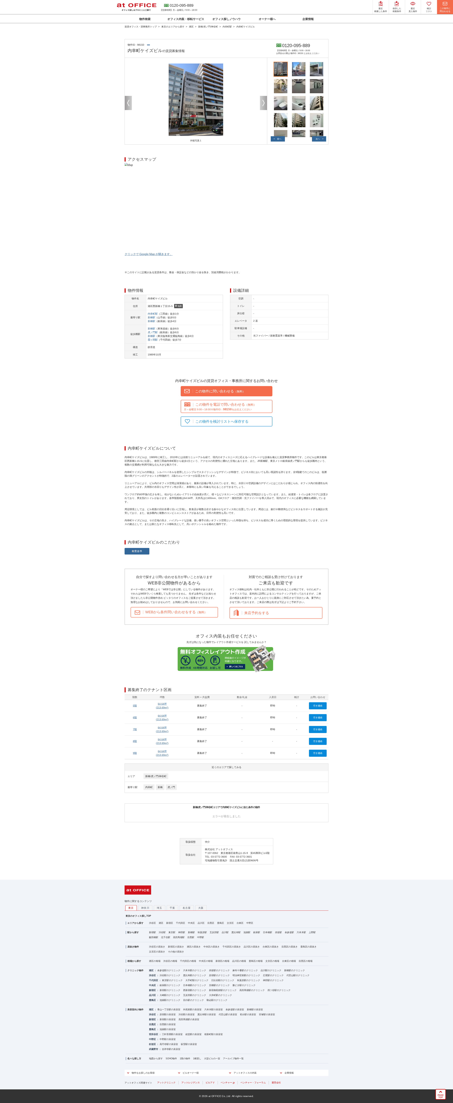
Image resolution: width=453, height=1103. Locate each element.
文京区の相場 (272, 961)
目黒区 (210, 923)
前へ (279, 139)
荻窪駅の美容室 (189, 1044)
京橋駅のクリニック (219, 985)
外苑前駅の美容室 (192, 1009)
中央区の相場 (206, 961)
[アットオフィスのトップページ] (136, 7)
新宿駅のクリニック (170, 990)
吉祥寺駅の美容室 (171, 1049)
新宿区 (169, 923)
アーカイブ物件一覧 (233, 1058)
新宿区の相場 (222, 961)
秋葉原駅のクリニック (248, 980)
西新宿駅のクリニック (194, 990)
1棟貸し (197, 1058)
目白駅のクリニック (193, 1000)
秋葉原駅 (202, 932)
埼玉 (159, 907)
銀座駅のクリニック (170, 985)
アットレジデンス (190, 1082)
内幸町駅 (153, 313)
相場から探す (134, 961)
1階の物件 (185, 1058)
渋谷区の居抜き (157, 946)
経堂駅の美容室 (193, 1034)
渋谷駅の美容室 (187, 1014)
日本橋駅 (267, 932)
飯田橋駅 (153, 937)
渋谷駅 (162, 932)
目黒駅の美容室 (168, 1024)
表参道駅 (289, 932)
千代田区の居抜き (231, 946)
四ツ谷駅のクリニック (279, 990)
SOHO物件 (171, 1058)
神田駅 (181, 932)
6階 (135, 717)
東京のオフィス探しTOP (138, 916)
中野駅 (200, 937)
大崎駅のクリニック (170, 995)
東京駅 (171, 932)
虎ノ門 (171, 787)
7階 (135, 729)
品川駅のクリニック (271, 970)
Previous (128, 103)
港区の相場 (154, 961)
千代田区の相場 (188, 961)
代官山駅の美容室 (228, 1014)
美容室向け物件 (135, 1009)
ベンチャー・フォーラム (253, 1082)
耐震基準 (137, 551)
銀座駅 (256, 932)
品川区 (201, 923)
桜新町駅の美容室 (213, 1034)
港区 (161, 923)
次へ (318, 139)
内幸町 (149, 787)
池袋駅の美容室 (168, 1029)
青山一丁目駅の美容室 (168, 1009)
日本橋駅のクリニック (194, 985)
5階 (135, 705)
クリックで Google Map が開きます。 (149, 254)
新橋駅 (151, 317)
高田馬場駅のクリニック (252, 990)
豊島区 (220, 923)
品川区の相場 (239, 961)
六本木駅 (301, 932)
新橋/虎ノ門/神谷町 (156, 776)
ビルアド (210, 1082)
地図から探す (156, 1058)
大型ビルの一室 (212, 1058)
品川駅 (225, 932)
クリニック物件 (135, 970)
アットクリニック (166, 1082)
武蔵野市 (153, 1049)
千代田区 (180, 923)
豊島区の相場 (256, 961)
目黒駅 (190, 937)
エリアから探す (135, 923)
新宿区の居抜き (176, 946)
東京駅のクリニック (172, 980)
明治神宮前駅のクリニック (246, 975)
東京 (131, 907)
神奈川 (145, 907)
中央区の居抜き (211, 946)
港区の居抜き (194, 946)
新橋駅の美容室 (255, 1009)
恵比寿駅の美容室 (206, 1014)
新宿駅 (152, 932)
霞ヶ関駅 (153, 339)
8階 (135, 741)
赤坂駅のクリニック (219, 970)
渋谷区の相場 (170, 961)
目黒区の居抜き (290, 946)
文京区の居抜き (157, 951)
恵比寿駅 (236, 932)
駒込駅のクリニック (217, 1000)
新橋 (160, 787)
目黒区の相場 (305, 961)
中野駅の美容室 (168, 1039)
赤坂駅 (278, 932)
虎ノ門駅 (153, 332)
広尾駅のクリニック (273, 975)
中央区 (191, 923)
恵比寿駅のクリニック (194, 975)
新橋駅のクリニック (294, 970)
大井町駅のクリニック (220, 995)
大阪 (201, 907)
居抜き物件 (133, 946)
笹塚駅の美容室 (267, 1014)
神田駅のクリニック (273, 980)
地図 (179, 306)
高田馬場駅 (179, 937)
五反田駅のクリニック (194, 995)
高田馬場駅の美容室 (189, 1019)
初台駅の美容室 (248, 1014)
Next (263, 103)
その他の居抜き (176, 951)
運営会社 (276, 1082)
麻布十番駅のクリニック (245, 970)
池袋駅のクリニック (170, 1000)
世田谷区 (153, 1034)
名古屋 (187, 907)
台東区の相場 (289, 961)
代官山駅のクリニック (297, 975)
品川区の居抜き (252, 946)
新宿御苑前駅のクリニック (223, 990)
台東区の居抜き (271, 946)
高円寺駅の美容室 (169, 1044)
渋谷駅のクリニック (170, 975)
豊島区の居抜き (308, 946)
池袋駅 (246, 932)
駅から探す (133, 932)
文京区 (230, 923)
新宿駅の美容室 (168, 1019)
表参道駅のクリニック (168, 970)
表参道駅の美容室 (235, 1009)
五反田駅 (214, 932)
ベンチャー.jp (228, 1082)
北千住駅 (165, 937)
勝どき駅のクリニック (244, 985)
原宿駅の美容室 (168, 1014)
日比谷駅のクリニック (222, 980)
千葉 (172, 907)
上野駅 (312, 932)
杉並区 (152, 1044)
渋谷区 (152, 923)
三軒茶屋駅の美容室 (172, 1034)
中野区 (249, 923)
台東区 (240, 923)
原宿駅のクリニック (219, 975)
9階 (135, 753)
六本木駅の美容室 (213, 1009)
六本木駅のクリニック (194, 970)
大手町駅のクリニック (196, 980)
